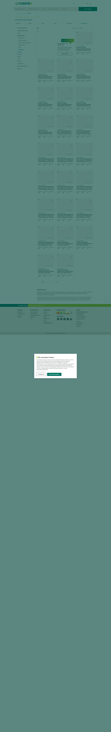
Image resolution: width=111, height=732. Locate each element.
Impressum (38, 371)
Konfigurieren (41, 374)
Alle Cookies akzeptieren (54, 374)
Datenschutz (43, 371)
